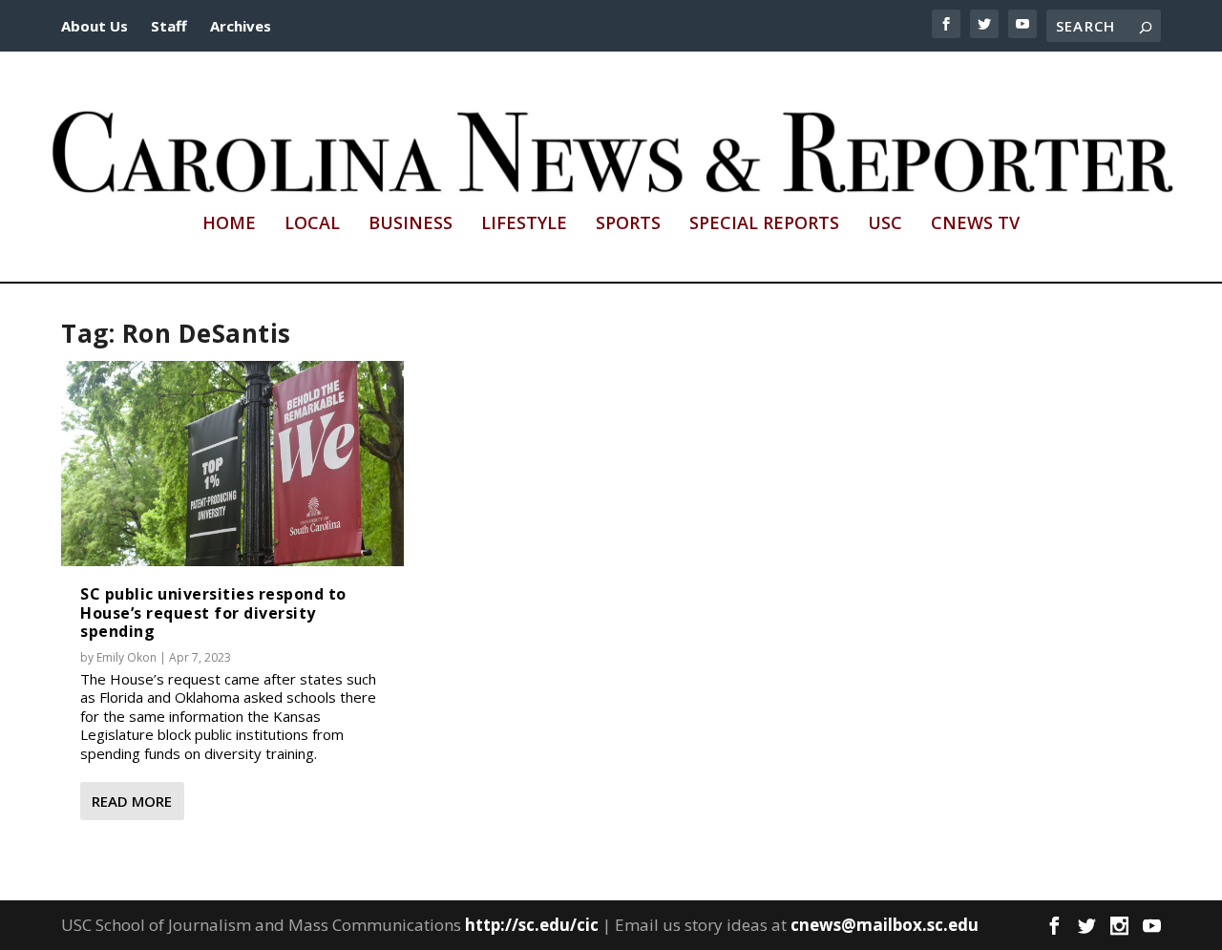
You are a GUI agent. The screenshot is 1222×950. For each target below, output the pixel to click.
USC (885, 224)
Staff (169, 25)
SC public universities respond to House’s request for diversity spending (213, 612)
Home (229, 224)
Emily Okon (126, 657)
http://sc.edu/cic (532, 925)
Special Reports (764, 224)
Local (312, 224)
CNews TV (975, 224)
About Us (94, 25)
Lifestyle (524, 224)
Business (411, 224)
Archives (240, 25)
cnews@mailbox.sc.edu (884, 925)
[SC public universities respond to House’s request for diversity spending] (232, 463)
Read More (132, 801)
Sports (628, 224)
